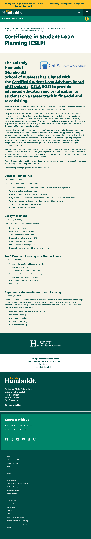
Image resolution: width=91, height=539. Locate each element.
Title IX (10, 470)
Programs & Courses (55, 28)
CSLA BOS (31, 107)
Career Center (12, 493)
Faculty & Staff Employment (17, 483)
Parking (9, 510)
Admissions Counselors (17, 425)
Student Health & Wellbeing (17, 521)
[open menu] (87, 12)
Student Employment (14, 487)
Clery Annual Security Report (18, 524)
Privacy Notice (12, 463)
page (58, 140)
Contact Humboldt (14, 430)
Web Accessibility (14, 460)
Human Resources (13, 490)
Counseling (11, 507)
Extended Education (13, 19)
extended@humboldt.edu (45, 367)
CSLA (36, 87)
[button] (79, 12)
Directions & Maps (14, 405)
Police (9, 514)
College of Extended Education (27, 28)
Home (7, 28)
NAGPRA (9, 473)
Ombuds (9, 527)
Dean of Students (13, 504)
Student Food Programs (15, 517)
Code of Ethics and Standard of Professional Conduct (57, 154)
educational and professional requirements (27, 157)
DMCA (8, 466)
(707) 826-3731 (45, 364)
